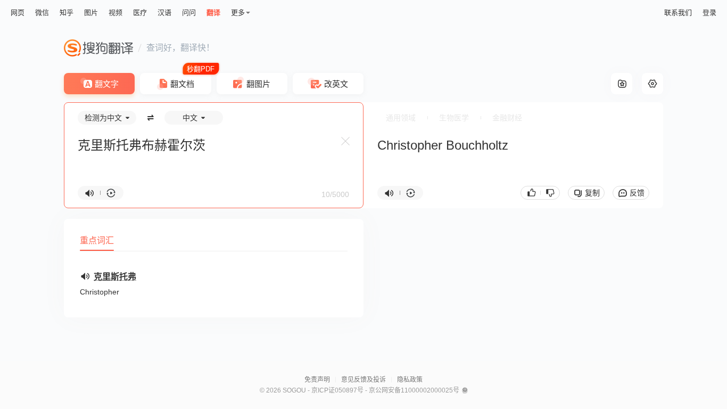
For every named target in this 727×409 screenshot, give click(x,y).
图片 (91, 13)
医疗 (140, 13)
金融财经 (507, 117)
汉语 (164, 13)
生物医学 (454, 117)
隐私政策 (410, 379)
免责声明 (317, 379)
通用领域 (401, 117)
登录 (709, 13)
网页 (17, 13)
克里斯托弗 (115, 276)
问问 (189, 13)
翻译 (213, 13)
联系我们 (678, 13)
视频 (115, 13)
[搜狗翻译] (98, 48)
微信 (42, 13)
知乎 (66, 13)
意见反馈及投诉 (363, 379)
